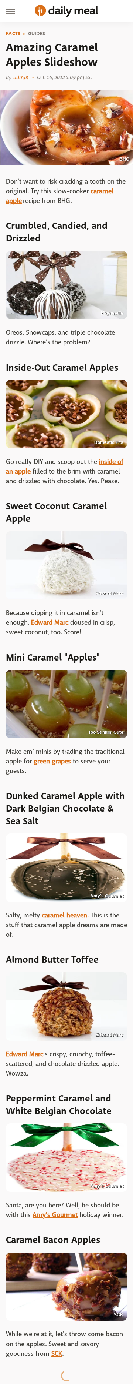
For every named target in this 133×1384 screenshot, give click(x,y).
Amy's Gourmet (55, 1215)
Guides (36, 33)
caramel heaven (64, 915)
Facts (13, 33)
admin (20, 77)
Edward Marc (49, 622)
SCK (56, 1354)
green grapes (52, 761)
